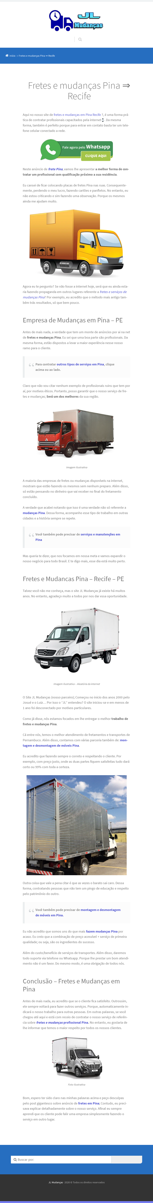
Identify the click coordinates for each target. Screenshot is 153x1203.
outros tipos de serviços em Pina (80, 364)
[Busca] (76, 35)
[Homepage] (76, 19)
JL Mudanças (56, 1182)
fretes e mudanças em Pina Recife (77, 114)
